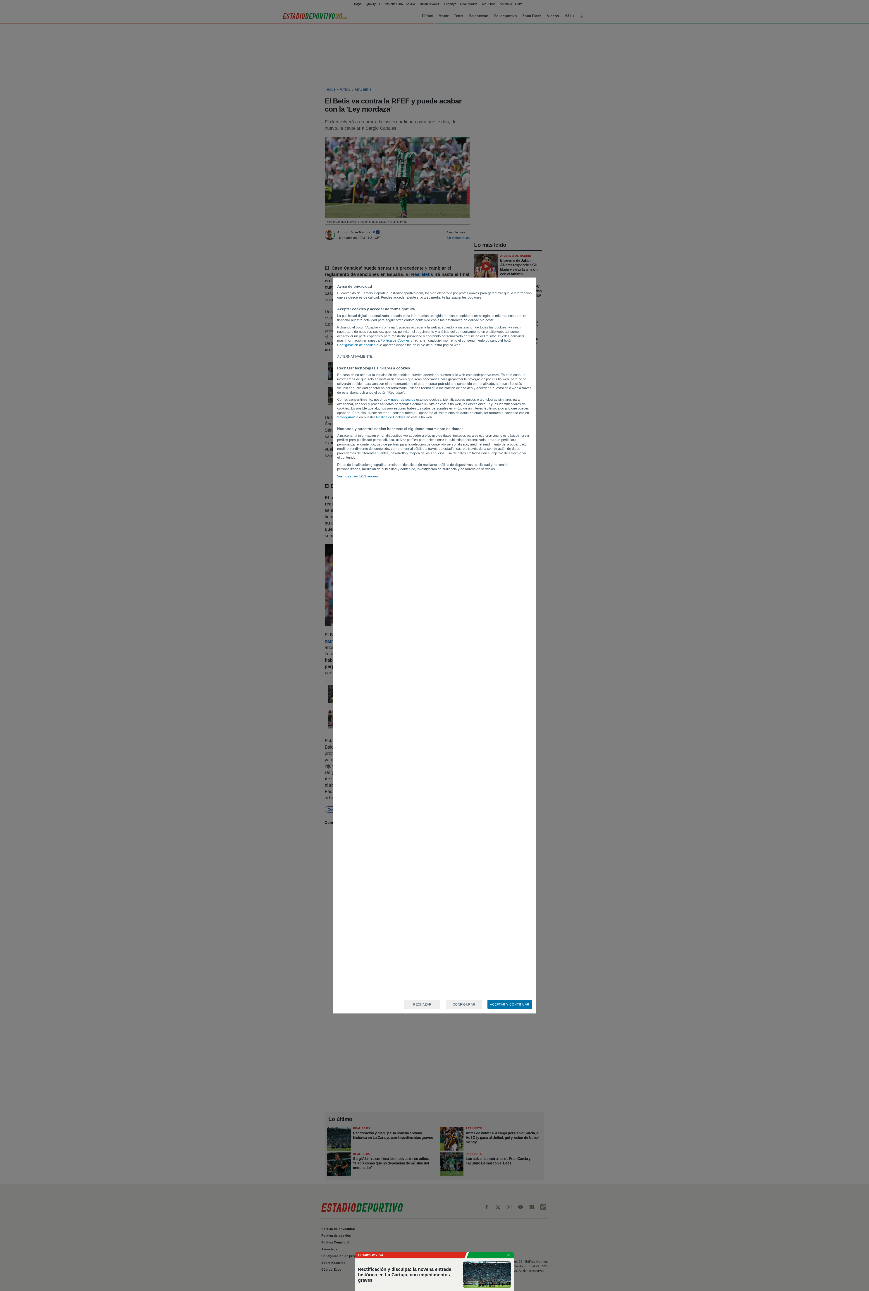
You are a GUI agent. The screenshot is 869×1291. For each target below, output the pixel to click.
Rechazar (422, 1004)
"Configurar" (346, 417)
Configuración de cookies (356, 345)
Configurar (464, 1004)
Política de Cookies (395, 340)
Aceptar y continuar (509, 1004)
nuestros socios (403, 399)
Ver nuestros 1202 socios (357, 476)
